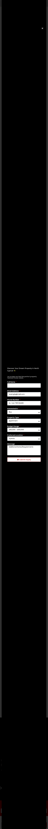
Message (11, 444)
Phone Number (13, 400)
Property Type (13, 417)
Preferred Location (15, 435)
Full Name (11, 382)
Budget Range (13, 426)
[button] (42, 28)
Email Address (13, 391)
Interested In (12, 408)
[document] (24, 414)
